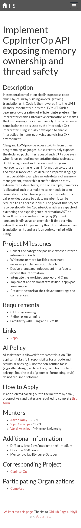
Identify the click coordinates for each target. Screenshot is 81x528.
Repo (14, 338)
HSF (12, 6)
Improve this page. (20, 512)
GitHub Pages (58, 512)
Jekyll (73, 512)
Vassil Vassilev (20, 429)
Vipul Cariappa (20, 424)
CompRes (17, 488)
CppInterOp (18, 471)
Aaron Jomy (19, 420)
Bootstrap (43, 516)
